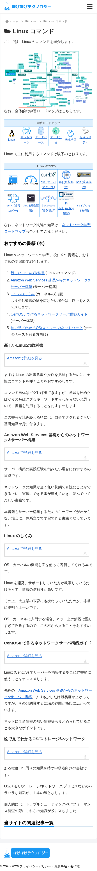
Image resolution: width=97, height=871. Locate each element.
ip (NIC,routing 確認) (66, 208)
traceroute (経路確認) (48, 208)
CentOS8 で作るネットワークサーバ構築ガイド (49, 314)
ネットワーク (26, 140)
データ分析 (56, 140)
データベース (41, 140)
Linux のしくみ (23, 294)
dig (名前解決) (66, 184)
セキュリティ (85, 140)
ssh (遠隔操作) (84, 184)
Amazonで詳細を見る (24, 358)
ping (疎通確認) (31, 208)
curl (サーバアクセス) (48, 184)
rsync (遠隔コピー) (13, 208)
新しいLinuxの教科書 (28, 273)
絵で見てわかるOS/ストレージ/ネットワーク (47, 328)
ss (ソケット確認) (84, 208)
